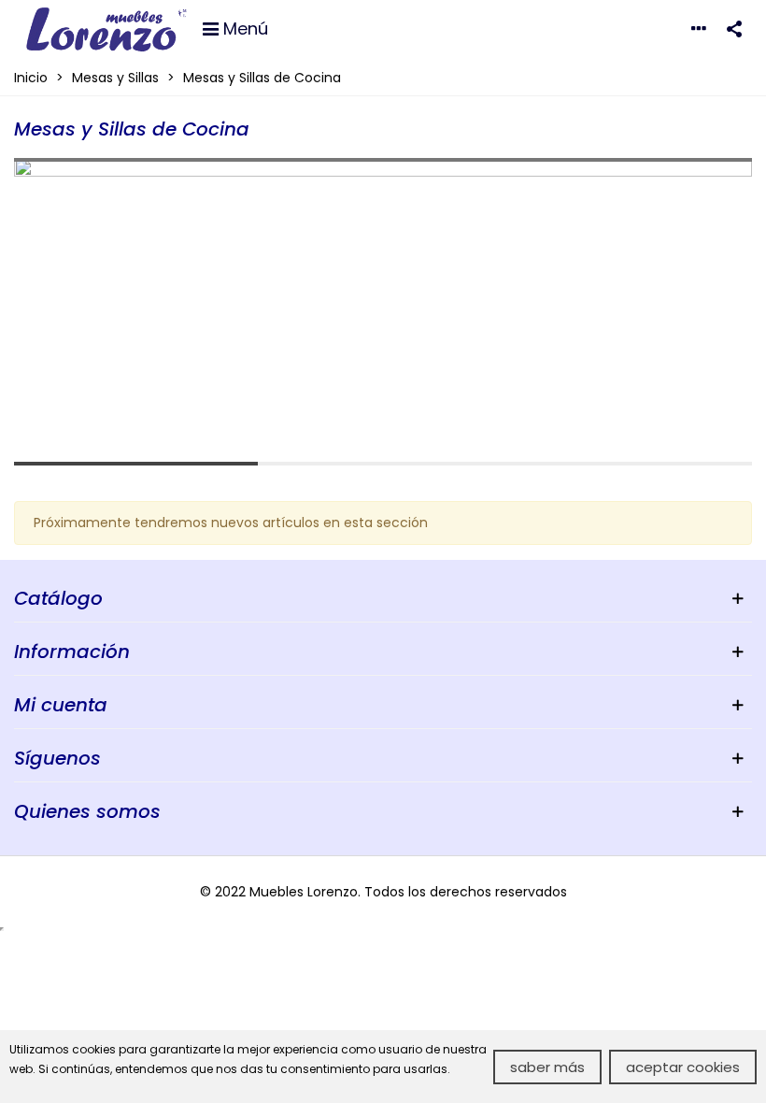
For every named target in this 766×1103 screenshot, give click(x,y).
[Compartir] (734, 28)
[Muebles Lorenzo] (107, 28)
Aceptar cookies (683, 1067)
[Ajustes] (698, 28)
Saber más (547, 1067)
